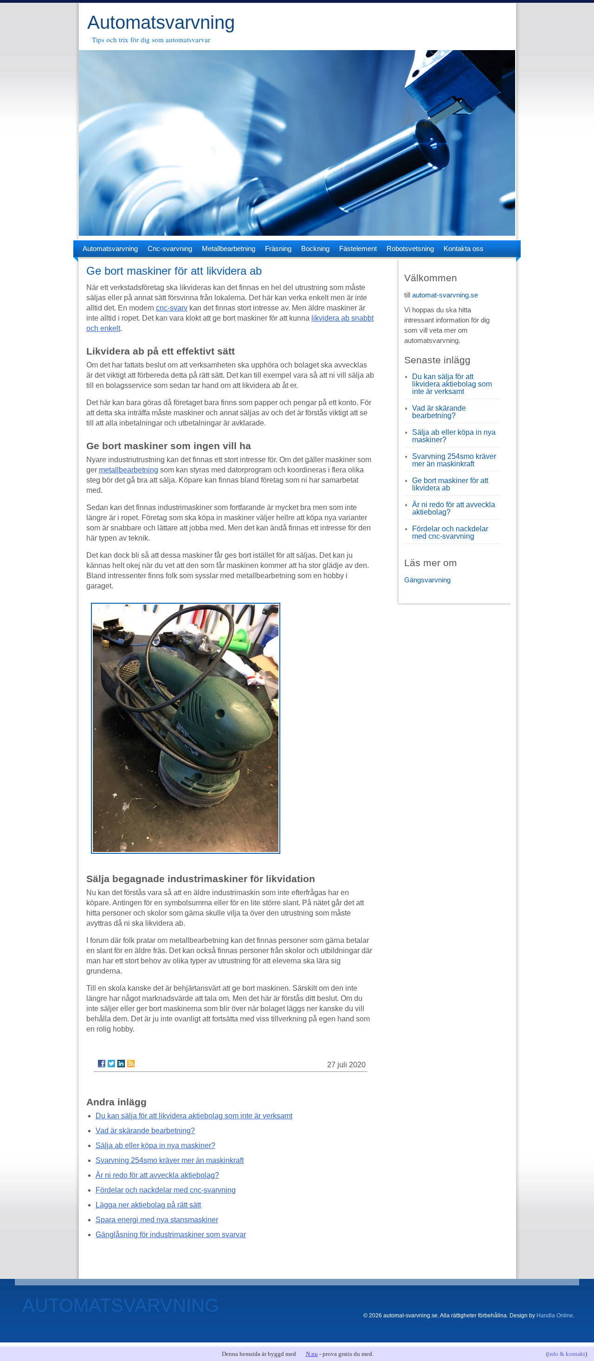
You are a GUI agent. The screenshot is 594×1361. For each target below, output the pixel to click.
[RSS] (131, 1063)
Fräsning (278, 248)
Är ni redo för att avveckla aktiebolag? (157, 1175)
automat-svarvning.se (445, 295)
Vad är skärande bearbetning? (145, 1131)
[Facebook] (101, 1063)
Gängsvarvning (427, 580)
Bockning (315, 248)
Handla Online (554, 1315)
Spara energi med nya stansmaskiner (157, 1220)
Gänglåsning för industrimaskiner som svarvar (171, 1234)
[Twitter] (111, 1063)
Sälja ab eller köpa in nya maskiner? (155, 1145)
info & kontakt (566, 1353)
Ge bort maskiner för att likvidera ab (450, 484)
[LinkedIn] (121, 1063)
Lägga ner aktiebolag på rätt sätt (148, 1205)
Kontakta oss (464, 248)
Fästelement (358, 248)
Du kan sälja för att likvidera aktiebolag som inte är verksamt (194, 1116)
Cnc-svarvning (170, 248)
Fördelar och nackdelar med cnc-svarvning (166, 1190)
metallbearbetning (128, 470)
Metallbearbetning (228, 248)
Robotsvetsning (410, 248)
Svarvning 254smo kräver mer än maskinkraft (170, 1160)
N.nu (312, 1353)
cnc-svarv (171, 308)
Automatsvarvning (161, 22)
